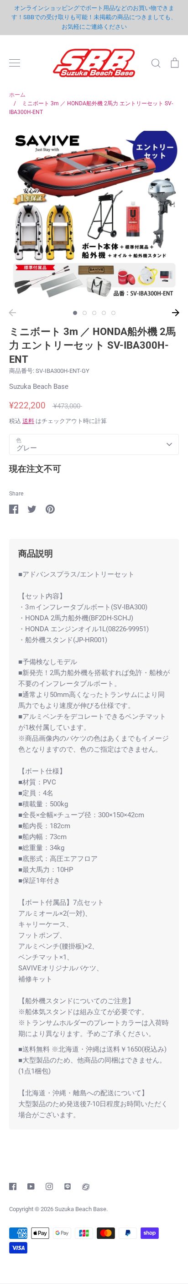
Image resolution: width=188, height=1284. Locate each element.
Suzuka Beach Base (38, 386)
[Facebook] (13, 1186)
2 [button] (85, 313)
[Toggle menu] (15, 62)
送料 (28, 421)
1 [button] (75, 313)
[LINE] (67, 1186)
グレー (26, 448)
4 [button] (104, 313)
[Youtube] (31, 1186)
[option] (94, 215)
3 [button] (94, 313)
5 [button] (113, 313)
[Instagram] (49, 1186)
